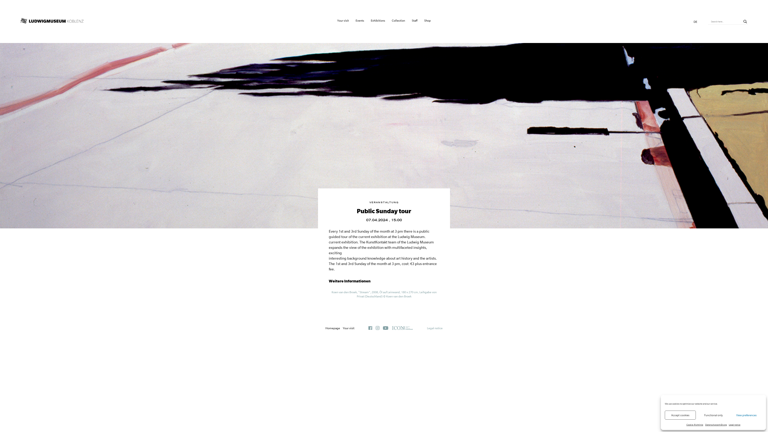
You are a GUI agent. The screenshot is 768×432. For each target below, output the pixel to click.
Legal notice (734, 425)
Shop (427, 20)
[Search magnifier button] (745, 21)
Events (360, 20)
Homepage (332, 328)
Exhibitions (378, 20)
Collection (398, 20)
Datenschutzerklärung (716, 425)
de (695, 21)
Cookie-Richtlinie (694, 425)
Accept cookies (680, 415)
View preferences (746, 415)
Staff (414, 20)
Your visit (343, 20)
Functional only (713, 415)
